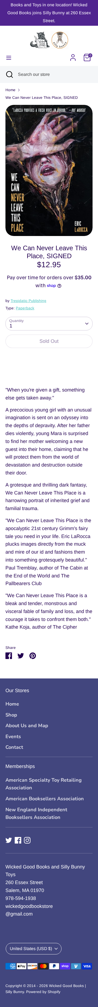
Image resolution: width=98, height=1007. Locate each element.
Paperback (25, 308)
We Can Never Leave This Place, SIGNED (41, 98)
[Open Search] (9, 74)
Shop (11, 715)
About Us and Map (26, 725)
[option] (49, 170)
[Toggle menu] (8, 57)
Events (13, 736)
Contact (14, 747)
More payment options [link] (49, 372)
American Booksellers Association (44, 798)
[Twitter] (8, 840)
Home (10, 90)
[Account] (73, 56)
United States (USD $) (31, 948)
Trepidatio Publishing (28, 301)
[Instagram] (27, 840)
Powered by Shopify (43, 992)
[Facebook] (18, 840)
